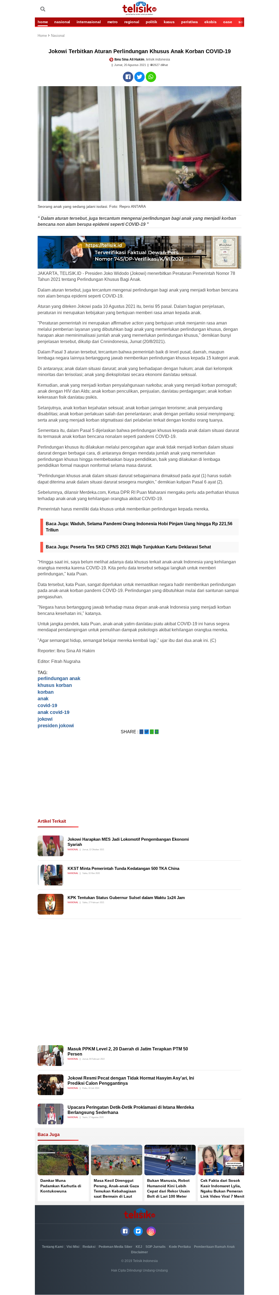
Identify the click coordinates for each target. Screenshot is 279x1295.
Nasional (58, 36)
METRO (112, 22)
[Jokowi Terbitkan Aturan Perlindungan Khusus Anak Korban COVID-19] (128, 77)
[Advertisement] (139, 783)
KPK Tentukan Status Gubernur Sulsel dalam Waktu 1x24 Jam (126, 897)
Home (43, 36)
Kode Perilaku (180, 1247)
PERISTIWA (189, 22)
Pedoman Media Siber (115, 1247)
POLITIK (151, 22)
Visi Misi (72, 1247)
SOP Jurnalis (155, 1247)
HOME (43, 22)
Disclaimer (139, 1252)
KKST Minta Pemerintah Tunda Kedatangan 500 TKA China (123, 868)
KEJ (139, 1247)
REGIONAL (131, 22)
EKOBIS (210, 22)
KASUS (169, 22)
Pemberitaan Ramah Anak (214, 1247)
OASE (227, 22)
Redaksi (89, 1247)
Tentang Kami (52, 1247)
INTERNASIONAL (89, 22)
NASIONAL (62, 22)
